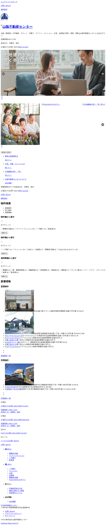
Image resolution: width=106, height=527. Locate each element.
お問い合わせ (10, 511)
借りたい (8, 449)
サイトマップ (10, 516)
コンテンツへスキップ (9, 2)
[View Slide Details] (44, 124)
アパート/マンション (16, 456)
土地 (10, 473)
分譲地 (11, 475)
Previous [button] (3, 74)
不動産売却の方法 (15, 488)
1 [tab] (1, 96)
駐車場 (11, 460)
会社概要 (12, 501)
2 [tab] (1, 97)
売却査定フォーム (15, 493)
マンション (13, 471)
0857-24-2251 (23, 191)
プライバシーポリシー (13, 513)
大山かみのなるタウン (17, 479)
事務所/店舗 (13, 453)
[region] (53, 74)
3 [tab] (1, 99)
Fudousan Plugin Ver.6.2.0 (9, 523)
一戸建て (12, 458)
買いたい (8, 464)
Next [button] (102, 74)
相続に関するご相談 (16, 490)
